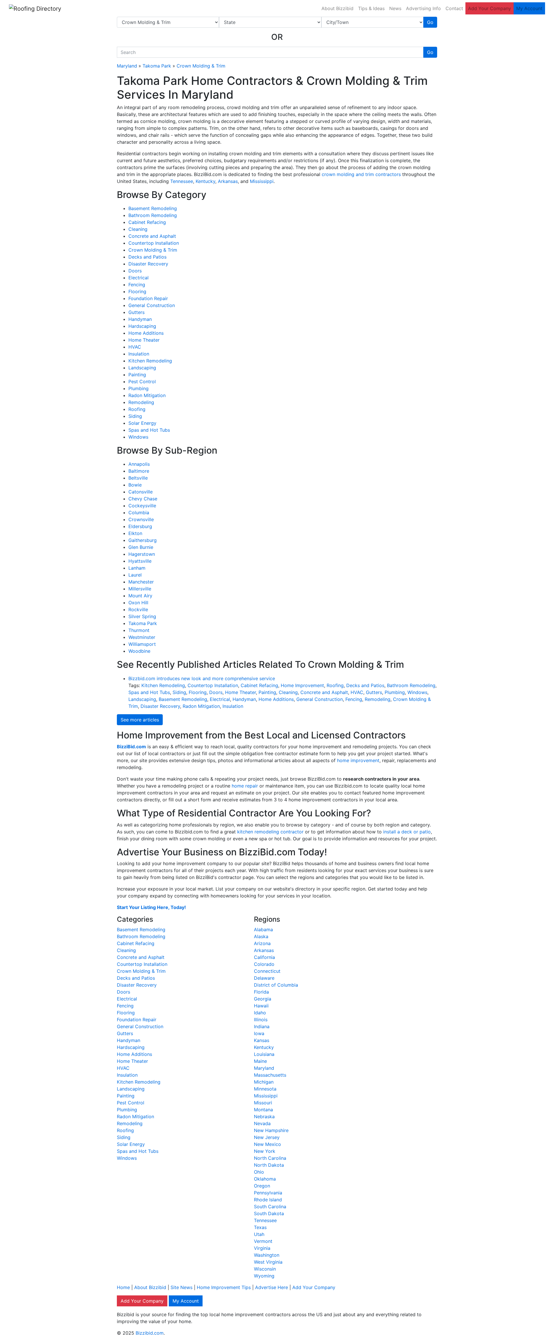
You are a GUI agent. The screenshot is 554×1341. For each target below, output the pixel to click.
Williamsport (142, 644)
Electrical (138, 277)
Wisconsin (265, 1269)
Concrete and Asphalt (152, 236)
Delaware (264, 978)
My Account (529, 8)
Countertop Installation (153, 243)
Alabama (263, 929)
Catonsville (140, 492)
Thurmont (138, 630)
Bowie (135, 485)
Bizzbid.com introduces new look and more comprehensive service (201, 678)
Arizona (262, 943)
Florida (261, 992)
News (395, 8)
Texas (260, 1227)
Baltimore (138, 471)
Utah (259, 1234)
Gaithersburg (142, 540)
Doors (135, 271)
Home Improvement (302, 685)
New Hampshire (271, 1130)
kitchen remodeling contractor (270, 832)
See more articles (140, 720)
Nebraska (264, 1116)
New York (264, 1151)
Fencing (136, 284)
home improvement (358, 760)
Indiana (261, 1026)
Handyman (140, 319)
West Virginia (268, 1262)
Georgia (262, 999)
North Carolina (270, 1158)
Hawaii (261, 1006)
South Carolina (270, 1206)
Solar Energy (142, 423)
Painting (137, 374)
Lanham (136, 568)
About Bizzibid (337, 8)
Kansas (261, 1040)
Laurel (135, 575)
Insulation (138, 354)
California (264, 957)
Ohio (259, 1172)
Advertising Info (423, 8)
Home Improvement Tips (224, 1287)
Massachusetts (270, 1075)
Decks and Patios (147, 257)
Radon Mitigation (147, 395)
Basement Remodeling (152, 208)
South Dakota (269, 1213)
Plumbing (138, 388)
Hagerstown (141, 554)
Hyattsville (139, 561)
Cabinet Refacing (147, 222)
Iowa (259, 1033)
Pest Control (142, 381)
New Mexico (267, 1144)
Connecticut (267, 971)
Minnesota (265, 1089)
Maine (260, 1061)
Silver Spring (142, 616)
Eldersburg (140, 526)
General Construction (151, 305)
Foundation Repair (148, 298)
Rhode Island (268, 1199)
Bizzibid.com (150, 1333)
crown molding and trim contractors (361, 174)
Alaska (261, 936)
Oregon (262, 1186)
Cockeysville (142, 505)
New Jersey (267, 1137)
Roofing (136, 409)
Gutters (136, 312)
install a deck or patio (407, 832)
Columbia (138, 512)
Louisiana (264, 1054)
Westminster (141, 637)
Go (430, 22)
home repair (245, 786)
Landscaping (142, 368)
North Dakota (269, 1165)
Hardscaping (142, 326)
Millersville (139, 589)
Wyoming (264, 1276)
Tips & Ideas (371, 8)
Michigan (264, 1082)
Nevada (262, 1123)
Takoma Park (157, 66)
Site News (181, 1287)
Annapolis (139, 464)
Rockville (138, 609)
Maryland (127, 66)
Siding (135, 416)
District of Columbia (276, 985)
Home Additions (146, 333)
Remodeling (141, 402)
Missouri (263, 1103)
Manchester (141, 582)
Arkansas (228, 181)
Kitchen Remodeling (150, 361)
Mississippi (262, 181)
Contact (454, 8)
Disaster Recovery (148, 264)
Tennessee (181, 181)
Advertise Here (271, 1287)
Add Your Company (489, 8)
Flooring (137, 291)
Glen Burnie (140, 547)
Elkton (135, 533)
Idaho (260, 1012)
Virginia (262, 1248)
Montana (263, 1109)
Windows (138, 437)
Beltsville (138, 478)
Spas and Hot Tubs (149, 430)
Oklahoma (265, 1179)
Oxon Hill (138, 602)
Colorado (264, 964)
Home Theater (144, 340)
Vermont (263, 1241)
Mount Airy (140, 596)
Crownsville (141, 519)
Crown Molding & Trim (201, 66)
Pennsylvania (268, 1193)
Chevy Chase (142, 499)
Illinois (260, 1019)
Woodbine (139, 651)
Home (123, 1287)
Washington (266, 1255)
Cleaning (137, 229)
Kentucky (205, 181)
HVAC (134, 347)
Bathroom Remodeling (152, 215)
